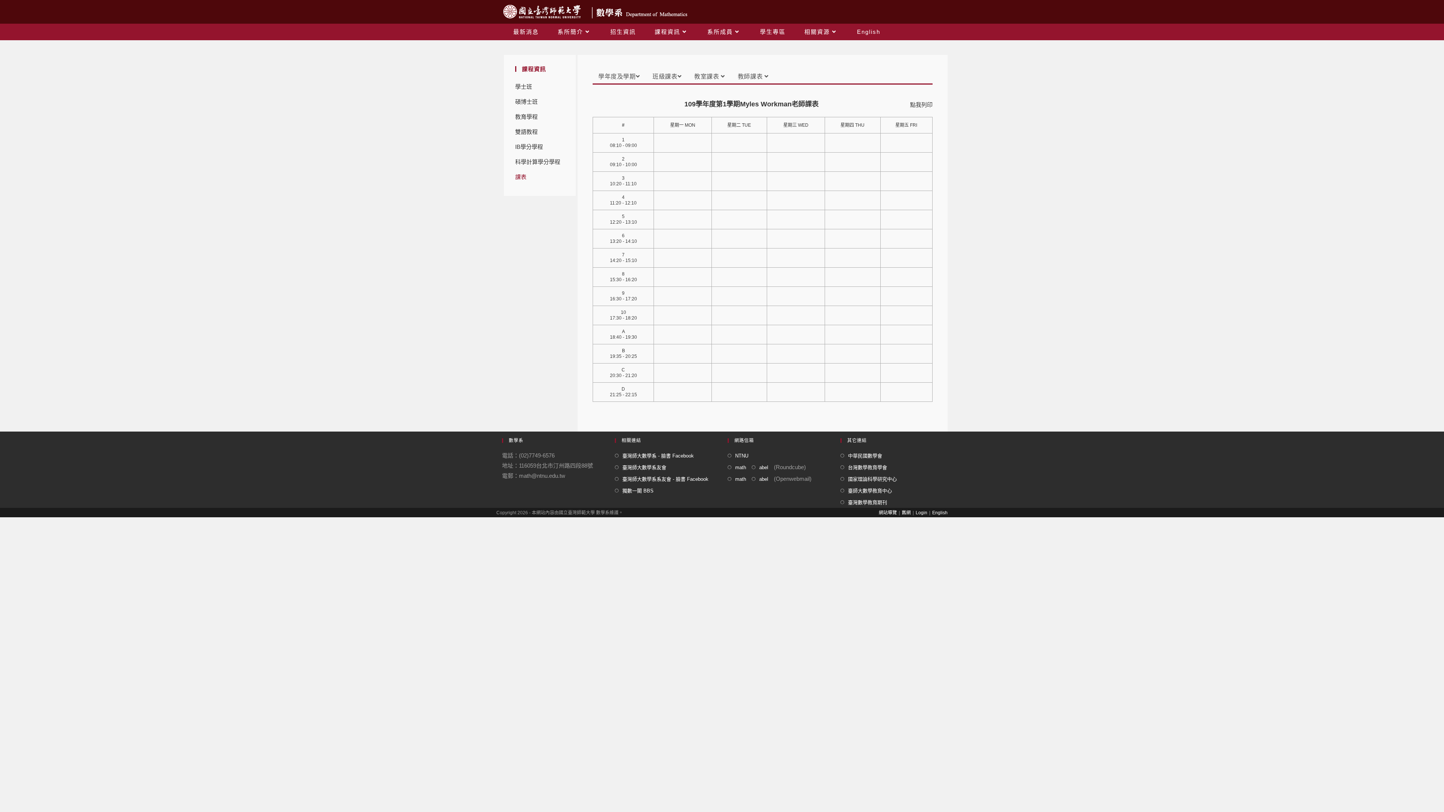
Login (921, 512)
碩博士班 (526, 101)
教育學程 (526, 117)
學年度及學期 (617, 76)
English (940, 512)
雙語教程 (526, 132)
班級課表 (664, 76)
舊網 (906, 512)
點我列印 (921, 105)
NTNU (741, 456)
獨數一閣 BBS (638, 491)
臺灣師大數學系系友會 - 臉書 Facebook (665, 479)
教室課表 (707, 76)
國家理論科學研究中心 (872, 479)
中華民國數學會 (865, 456)
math (740, 467)
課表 (520, 177)
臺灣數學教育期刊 (867, 502)
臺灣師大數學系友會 (644, 467)
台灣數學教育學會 (867, 467)
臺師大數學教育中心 (870, 491)
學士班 (523, 86)
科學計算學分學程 (537, 162)
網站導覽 (888, 512)
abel (763, 467)
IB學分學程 (529, 147)
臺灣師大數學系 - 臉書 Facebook (658, 456)
